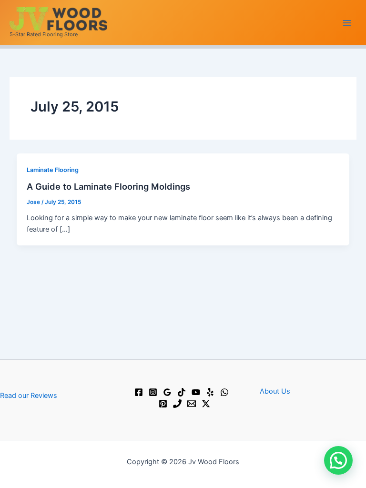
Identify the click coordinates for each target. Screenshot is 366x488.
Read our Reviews (28, 395)
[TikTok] (181, 392)
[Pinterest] (163, 403)
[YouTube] (196, 392)
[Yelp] (210, 392)
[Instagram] (153, 392)
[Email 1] (191, 403)
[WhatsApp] (224, 392)
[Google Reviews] (167, 392)
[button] (338, 460)
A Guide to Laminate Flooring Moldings (108, 186)
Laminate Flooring (53, 169)
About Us (275, 391)
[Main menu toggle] (346, 22)
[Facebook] (138, 392)
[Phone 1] (177, 403)
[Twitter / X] (206, 403)
